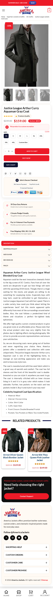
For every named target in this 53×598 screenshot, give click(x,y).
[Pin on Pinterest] (25, 174)
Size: (5, 132)
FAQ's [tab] (5, 265)
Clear (47, 131)
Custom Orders (26, 555)
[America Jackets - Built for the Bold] (26, 10)
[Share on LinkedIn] (30, 174)
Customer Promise (26, 570)
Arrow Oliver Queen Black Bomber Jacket (13, 456)
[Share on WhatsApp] (6, 174)
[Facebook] (6, 537)
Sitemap (44, 580)
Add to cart (32, 151)
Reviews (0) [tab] (8, 260)
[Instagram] (12, 537)
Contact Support (26, 496)
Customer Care (26, 562)
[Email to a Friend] (20, 174)
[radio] (6, 136)
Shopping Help (26, 547)
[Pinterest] (25, 537)
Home (3, 17)
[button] (3, 10)
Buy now (26, 158)
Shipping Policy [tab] (10, 249)
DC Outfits (29, 17)
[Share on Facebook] (10, 174)
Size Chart (10, 165)
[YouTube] (19, 537)
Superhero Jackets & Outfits (16, 17)
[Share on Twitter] (15, 174)
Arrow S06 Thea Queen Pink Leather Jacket (40, 457)
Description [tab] (8, 243)
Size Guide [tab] (7, 254)
